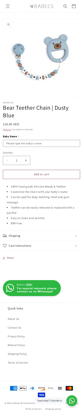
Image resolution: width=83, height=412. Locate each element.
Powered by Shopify (33, 402)
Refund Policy (16, 345)
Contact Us (14, 327)
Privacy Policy (16, 336)
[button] (7, 6)
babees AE (18, 402)
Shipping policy (53, 409)
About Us (13, 319)
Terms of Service (18, 362)
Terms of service (33, 409)
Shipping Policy (17, 354)
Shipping (7, 129)
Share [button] (10, 257)
